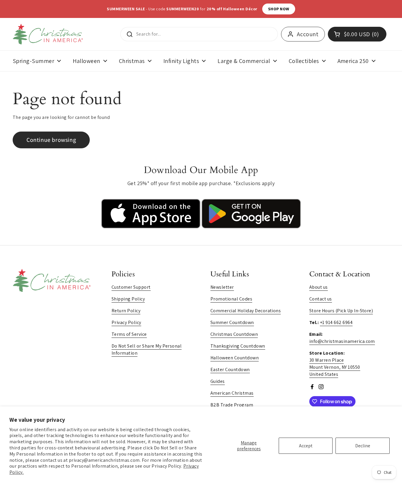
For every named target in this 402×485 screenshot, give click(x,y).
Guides (217, 381)
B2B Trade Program (231, 405)
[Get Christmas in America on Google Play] (251, 227)
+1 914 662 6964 (336, 322)
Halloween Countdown (234, 358)
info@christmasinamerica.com (342, 341)
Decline (362, 446)
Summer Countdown (232, 322)
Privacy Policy (126, 322)
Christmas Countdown (234, 334)
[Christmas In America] (49, 34)
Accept (306, 446)
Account (307, 34)
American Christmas (232, 393)
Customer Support (131, 287)
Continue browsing (51, 140)
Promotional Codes (231, 299)
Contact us (320, 299)
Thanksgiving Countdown (237, 346)
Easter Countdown (230, 369)
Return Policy (126, 311)
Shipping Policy (128, 299)
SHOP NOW (278, 8)
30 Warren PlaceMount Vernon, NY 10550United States (334, 367)
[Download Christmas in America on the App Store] (151, 227)
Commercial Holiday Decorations (245, 311)
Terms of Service (129, 334)
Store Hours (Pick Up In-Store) (341, 311)
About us (318, 287)
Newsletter (222, 287)
